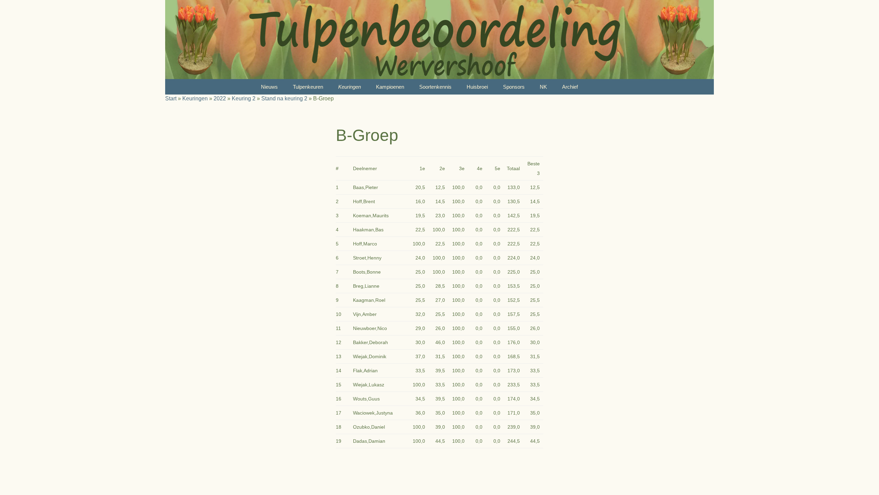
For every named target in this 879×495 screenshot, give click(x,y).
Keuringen (349, 87)
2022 (220, 98)
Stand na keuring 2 (284, 98)
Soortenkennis (435, 87)
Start (170, 98)
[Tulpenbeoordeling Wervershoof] (439, 39)
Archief (570, 87)
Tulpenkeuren (308, 87)
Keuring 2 (243, 98)
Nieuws (269, 87)
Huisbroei (477, 87)
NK (543, 87)
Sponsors (514, 87)
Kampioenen (390, 87)
